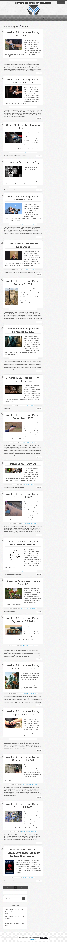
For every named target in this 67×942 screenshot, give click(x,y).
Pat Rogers (37, 790)
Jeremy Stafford (17, 529)
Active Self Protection (18, 63)
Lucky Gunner (16, 364)
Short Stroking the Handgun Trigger (23, 126)
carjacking (28, 228)
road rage (13, 839)
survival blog (21, 746)
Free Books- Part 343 (10, 920)
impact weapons (25, 448)
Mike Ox (18, 316)
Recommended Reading (39, 18)
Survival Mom (26, 793)
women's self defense (11, 795)
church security (15, 528)
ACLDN (6, 110)
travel (39, 702)
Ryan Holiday (10, 793)
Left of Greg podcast (37, 315)
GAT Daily (12, 362)
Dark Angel (34, 228)
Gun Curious (35, 528)
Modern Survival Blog (14, 450)
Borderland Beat (7, 313)
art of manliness (26, 227)
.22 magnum (7, 787)
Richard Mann (11, 367)
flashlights (39, 447)
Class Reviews (54, 18)
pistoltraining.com (8, 318)
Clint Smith (6, 697)
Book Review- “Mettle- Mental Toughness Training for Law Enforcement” (23, 853)
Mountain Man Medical (34, 67)
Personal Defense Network (36, 699)
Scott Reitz (24, 69)
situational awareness (19, 453)
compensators (10, 447)
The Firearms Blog (10, 369)
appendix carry (38, 110)
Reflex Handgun (29, 318)
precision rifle (20, 655)
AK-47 (15, 834)
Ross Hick (32, 451)
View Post (39, 72)
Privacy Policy (33, 939)
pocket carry (9, 233)
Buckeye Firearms (8, 111)
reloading (39, 365)
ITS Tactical (23, 315)
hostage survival (17, 651)
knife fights (6, 364)
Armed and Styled (23, 787)
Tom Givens (33, 453)
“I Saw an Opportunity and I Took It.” (23, 582)
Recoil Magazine (20, 451)
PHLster (11, 365)
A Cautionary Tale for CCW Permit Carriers (23, 379)
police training (15, 69)
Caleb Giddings (23, 228)
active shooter (25, 63)
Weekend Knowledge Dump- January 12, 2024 (23, 198)
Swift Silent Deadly (12, 70)
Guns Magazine (12, 448)
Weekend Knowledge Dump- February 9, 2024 (23, 34)
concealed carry (12, 697)
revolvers (20, 69)
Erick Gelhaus (36, 313)
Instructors (22, 18)
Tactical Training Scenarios (31, 608)
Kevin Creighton (23, 231)
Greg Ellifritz (23, 59)
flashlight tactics (21, 789)
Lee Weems (15, 272)
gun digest (23, 230)
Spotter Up (21, 793)
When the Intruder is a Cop (23, 162)
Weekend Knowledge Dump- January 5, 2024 (23, 283)
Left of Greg (23, 529)
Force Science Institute (30, 650)
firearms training (32, 64)
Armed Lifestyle (26, 696)
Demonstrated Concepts (9, 230)
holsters (9, 113)
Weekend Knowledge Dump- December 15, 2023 (23, 330)
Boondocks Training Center (36, 526)
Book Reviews (31, 877)
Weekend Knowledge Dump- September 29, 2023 (23, 620)
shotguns (16, 319)
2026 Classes (29, 18)
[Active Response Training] (33, 8)
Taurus (5, 840)
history (25, 66)
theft (14, 611)
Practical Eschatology (25, 837)
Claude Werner (14, 313)
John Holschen (38, 743)
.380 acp (7, 63)
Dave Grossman (22, 528)
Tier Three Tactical (38, 319)
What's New (32, 269)
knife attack (16, 574)
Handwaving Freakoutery (12, 315)
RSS (63, 2)
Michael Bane (19, 67)
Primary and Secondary (19, 233)
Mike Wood (22, 316)
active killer (11, 63)
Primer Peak (9, 114)
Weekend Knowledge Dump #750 (14, 909)
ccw (12, 111)
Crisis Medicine (21, 313)
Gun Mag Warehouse (20, 66)
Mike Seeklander (26, 67)
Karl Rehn (39, 66)
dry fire (27, 447)
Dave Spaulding (11, 64)
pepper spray (27, 699)
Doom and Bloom (18, 64)
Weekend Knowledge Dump (31, 59)
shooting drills (29, 69)
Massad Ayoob (32, 113)
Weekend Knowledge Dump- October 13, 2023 (23, 495)
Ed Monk (22, 111)
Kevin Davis (23, 113)
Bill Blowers (32, 227)
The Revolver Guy (35, 234)
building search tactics (34, 696)
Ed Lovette (18, 650)
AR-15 (21, 227)
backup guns (29, 787)
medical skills (14, 67)
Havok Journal (11, 529)
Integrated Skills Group (32, 66)
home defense (10, 189)
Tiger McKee (26, 656)
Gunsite (6, 113)
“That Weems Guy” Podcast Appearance (23, 245)
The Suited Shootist (11, 840)
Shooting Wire (35, 69)
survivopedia (20, 702)
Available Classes (14, 18)
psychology (29, 365)
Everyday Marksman (36, 834)
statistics (10, 234)
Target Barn (36, 839)
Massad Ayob (15, 745)
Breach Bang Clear (8, 228)
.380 (6, 445)
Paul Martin (27, 316)
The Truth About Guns (30, 70)
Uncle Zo (24, 748)
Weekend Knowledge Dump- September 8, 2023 (23, 713)
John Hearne (31, 743)
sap (35, 451)
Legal (27, 113)
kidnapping (6, 653)
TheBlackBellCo (44, 937)
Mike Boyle (6, 365)
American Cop (17, 227)
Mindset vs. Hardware (23, 463)
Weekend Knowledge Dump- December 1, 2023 (23, 417)
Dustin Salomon (30, 741)
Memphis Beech (27, 745)
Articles (32, 405)
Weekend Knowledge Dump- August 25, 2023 (23, 805)
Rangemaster (15, 114)
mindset (12, 880)
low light (11, 364)
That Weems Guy (37, 272)
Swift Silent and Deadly (22, 319)
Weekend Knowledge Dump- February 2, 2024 (23, 81)
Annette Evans (20, 834)
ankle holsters (35, 312)
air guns (24, 312)
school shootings (35, 114)
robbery (29, 114)
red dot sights (23, 318)
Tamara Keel (18, 70)
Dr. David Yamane (25, 64)
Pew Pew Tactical (33, 316)
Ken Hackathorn (29, 315)
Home (7, 18)
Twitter (61, 2)
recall (25, 233)
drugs (32, 313)
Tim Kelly (32, 793)
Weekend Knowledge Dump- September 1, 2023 (23, 758)
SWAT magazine (10, 116)
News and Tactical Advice (31, 152)
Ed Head (17, 697)
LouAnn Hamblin (21, 272)
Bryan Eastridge (36, 787)
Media (60, 18)
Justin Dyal (10, 699)
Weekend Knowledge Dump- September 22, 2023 (23, 667)
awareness (7, 880)
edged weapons (10, 574)
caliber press (37, 361)
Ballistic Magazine (32, 63)
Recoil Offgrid (21, 114)
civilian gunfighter (38, 648)
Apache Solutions (31, 110)
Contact (47, 18)
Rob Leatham (33, 233)
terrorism (24, 70)
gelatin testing (17, 230)
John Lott (38, 651)
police (10, 69)
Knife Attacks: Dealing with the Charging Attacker (23, 543)
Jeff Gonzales (17, 231)
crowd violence (27, 313)
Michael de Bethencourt (36, 364)
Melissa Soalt (25, 790)
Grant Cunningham (11, 66)
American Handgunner (24, 361)
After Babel (20, 312)
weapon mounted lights (11, 455)
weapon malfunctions (21, 155)
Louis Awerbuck (7, 67)
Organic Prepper (31, 790)
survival (36, 531)
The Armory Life (24, 116)
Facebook (58, 2)
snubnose (6, 234)
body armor (37, 227)
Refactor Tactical (32, 655)
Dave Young (13, 650)
